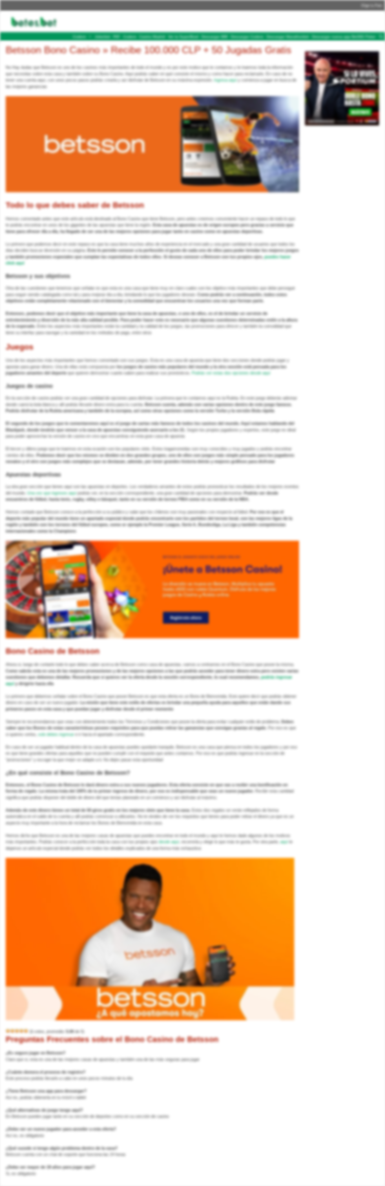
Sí (265, 47)
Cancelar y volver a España (222, 47)
